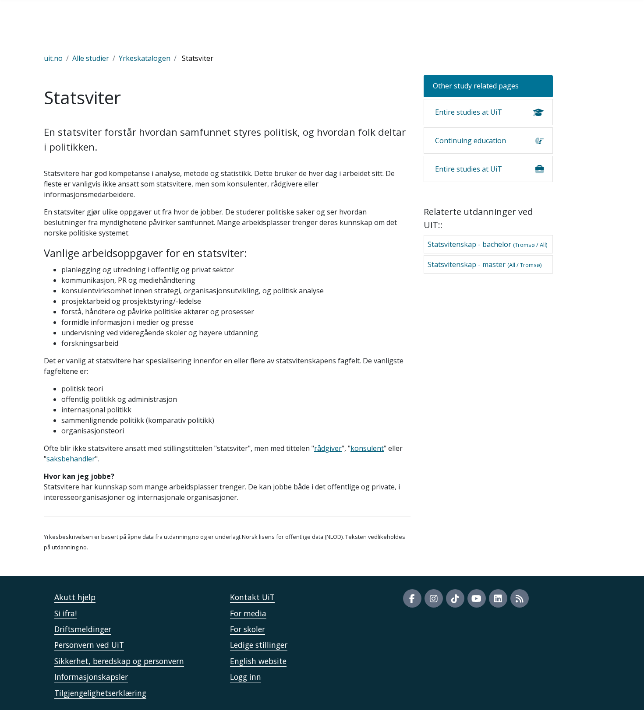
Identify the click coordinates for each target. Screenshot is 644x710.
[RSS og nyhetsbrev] (519, 598)
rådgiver (328, 448)
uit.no (53, 58)
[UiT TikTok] (455, 598)
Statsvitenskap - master (484, 264)
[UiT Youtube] (476, 598)
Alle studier (90, 58)
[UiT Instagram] (434, 598)
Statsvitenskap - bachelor (487, 244)
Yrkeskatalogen (144, 58)
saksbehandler (70, 459)
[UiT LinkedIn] (498, 598)
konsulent (367, 448)
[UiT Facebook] (412, 598)
